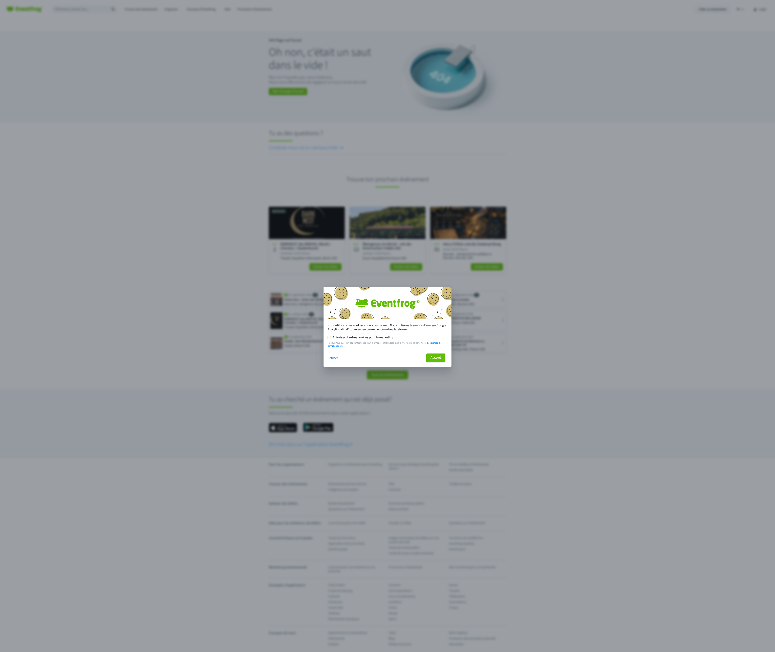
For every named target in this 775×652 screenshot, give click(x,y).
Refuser (333, 358)
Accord (435, 357)
